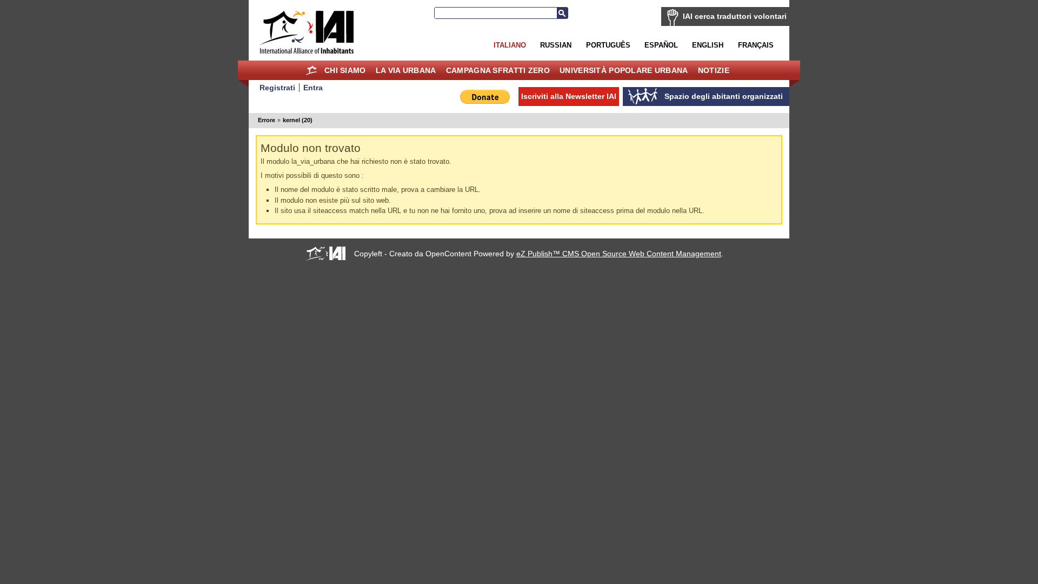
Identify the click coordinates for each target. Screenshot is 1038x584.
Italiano (510, 45)
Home (311, 70)
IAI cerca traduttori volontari (735, 16)
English (707, 45)
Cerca (562, 13)
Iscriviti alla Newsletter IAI (568, 96)
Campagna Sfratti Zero (498, 70)
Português (608, 45)
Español (661, 45)
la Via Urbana (406, 70)
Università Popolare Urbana (624, 70)
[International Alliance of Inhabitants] (307, 32)
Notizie (713, 70)
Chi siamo (345, 70)
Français (756, 45)
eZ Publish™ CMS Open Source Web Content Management (618, 253)
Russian (555, 45)
